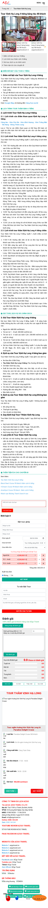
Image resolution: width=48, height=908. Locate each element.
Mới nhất (7, 684)
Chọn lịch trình (6, 543)
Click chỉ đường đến (19, 103)
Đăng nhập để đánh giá (13, 625)
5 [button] (25, 798)
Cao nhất (40, 684)
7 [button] (32, 798)
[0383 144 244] (7, 899)
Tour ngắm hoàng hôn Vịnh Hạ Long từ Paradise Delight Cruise (24, 728)
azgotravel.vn (10, 845)
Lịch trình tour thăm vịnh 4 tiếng (14, 59)
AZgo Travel (12, 860)
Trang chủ (6, 9)
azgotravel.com (11, 848)
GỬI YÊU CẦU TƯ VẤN (24, 611)
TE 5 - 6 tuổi (6, 563)
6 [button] (29, 798)
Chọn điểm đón (7, 547)
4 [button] (22, 798)
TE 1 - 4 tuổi (6, 559)
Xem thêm (10, 791)
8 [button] (35, 798)
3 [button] (19, 798)
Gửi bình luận (7, 510)
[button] (3, 47)
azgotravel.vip (11, 853)
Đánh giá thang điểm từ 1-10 (13, 631)
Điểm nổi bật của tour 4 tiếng (13, 56)
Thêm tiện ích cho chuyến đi (13, 65)
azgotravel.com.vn (12, 850)
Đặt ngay (24, 579)
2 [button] (15, 798)
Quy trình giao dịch (32, 886)
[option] (24, 28)
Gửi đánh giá (10, 654)
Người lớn (6, 555)
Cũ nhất (18, 684)
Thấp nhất (29, 684)
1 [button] (12, 798)
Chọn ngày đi (6, 538)
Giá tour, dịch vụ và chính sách (14, 62)
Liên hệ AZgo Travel (17, 886)
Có (12, 575)
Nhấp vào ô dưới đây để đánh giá (14, 633)
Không (6, 575)
